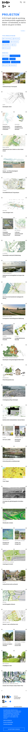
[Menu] (24, 2)
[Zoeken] (20, 2)
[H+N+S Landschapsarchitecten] (6, 699)
